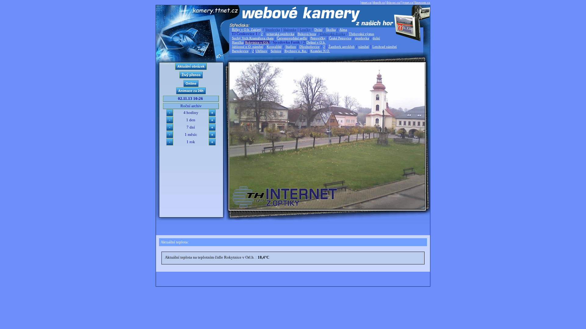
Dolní (318, 29)
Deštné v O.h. (316, 42)
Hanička (238, 42)
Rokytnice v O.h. (257, 42)
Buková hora (307, 34)
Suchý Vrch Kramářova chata (252, 38)
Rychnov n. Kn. (295, 51)
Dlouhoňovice (309, 46)
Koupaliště (274, 46)
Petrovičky (318, 38)
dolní (376, 38)
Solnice (276, 51)
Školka (331, 29)
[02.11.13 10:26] (327, 207)
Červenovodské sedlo (292, 38)
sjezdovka (362, 38)
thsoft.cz (379, 2)
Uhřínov (261, 51)
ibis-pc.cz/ (393, 2)
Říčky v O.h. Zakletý (247, 29)
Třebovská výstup (361, 34)
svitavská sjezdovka (280, 34)
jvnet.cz (407, 2)
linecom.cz (422, 2)
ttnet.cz (366, 2)
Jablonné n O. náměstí (247, 46)
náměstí (363, 46)
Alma (343, 29)
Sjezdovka (272, 29)
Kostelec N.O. (320, 51)
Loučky (305, 29)
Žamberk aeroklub (341, 46)
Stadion (290, 46)
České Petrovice (340, 38)
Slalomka (289, 29)
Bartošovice (240, 51)
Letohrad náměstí (384, 46)
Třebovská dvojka (332, 34)
